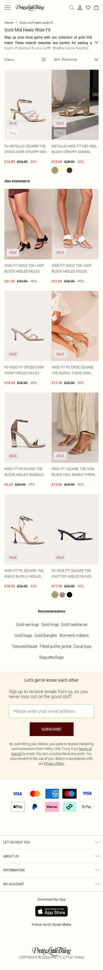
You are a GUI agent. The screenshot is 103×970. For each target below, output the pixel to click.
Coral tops (82, 646)
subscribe (51, 729)
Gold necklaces (74, 624)
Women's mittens (74, 635)
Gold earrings (27, 624)
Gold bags (23, 635)
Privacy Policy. (54, 763)
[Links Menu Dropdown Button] (7, 7)
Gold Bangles (45, 635)
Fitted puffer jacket (55, 646)
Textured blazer (25, 646)
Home (8, 22)
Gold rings (50, 624)
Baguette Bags (51, 657)
